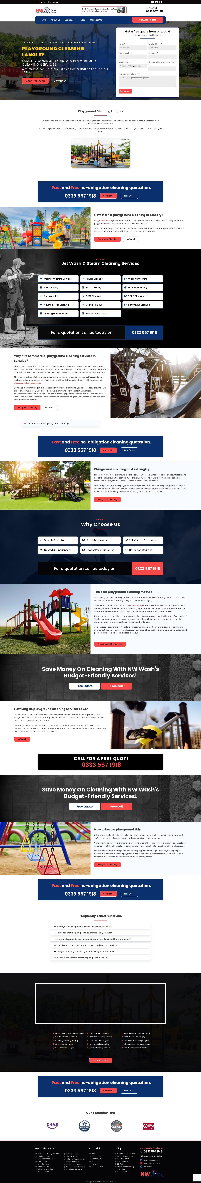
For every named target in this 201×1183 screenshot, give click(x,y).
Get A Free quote (147, 19)
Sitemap (95, 1164)
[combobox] (133, 66)
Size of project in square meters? (162, 63)
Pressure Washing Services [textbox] (130, 66)
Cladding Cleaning (45, 1159)
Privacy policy (97, 1166)
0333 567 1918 (155, 11)
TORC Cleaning (72, 1156)
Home (43, 19)
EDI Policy (121, 1164)
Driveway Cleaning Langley (101, 1037)
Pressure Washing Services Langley (70, 1033)
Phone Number (125, 53)
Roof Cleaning (43, 1161)
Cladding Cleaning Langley (66, 1040)
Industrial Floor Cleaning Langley (137, 1033)
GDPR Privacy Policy (125, 1156)
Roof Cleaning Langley (64, 1044)
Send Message (125, 91)
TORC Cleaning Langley (100, 1048)
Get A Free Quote (100, 1060)
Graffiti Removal (72, 1161)
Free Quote (129, 196)
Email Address (155, 44)
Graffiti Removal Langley (134, 1037)
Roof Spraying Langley (64, 1048)
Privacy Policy (122, 1161)
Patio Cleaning (43, 1166)
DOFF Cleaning (72, 1154)
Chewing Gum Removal (75, 1167)
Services (69, 19)
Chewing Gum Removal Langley (137, 1044)
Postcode (153, 53)
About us (55, 19)
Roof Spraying (43, 1164)
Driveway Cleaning (45, 1169)
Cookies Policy (123, 1159)
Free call (116, 686)
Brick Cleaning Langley (99, 1040)
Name (122, 44)
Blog (83, 19)
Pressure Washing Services (110, 644)
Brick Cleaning (43, 1172)
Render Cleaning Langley (66, 1037)
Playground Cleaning (107, 239)
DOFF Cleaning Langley (99, 1044)
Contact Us (96, 19)
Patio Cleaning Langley (99, 1033)
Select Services (125, 62)
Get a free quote (35, 80)
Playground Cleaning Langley (136, 1040)
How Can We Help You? (129, 74)
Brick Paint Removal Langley (136, 1048)
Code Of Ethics (123, 1172)
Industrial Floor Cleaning (75, 1159)
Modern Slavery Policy (126, 1153)
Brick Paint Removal (74, 1169)
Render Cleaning (44, 1156)
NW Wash (131, 239)
